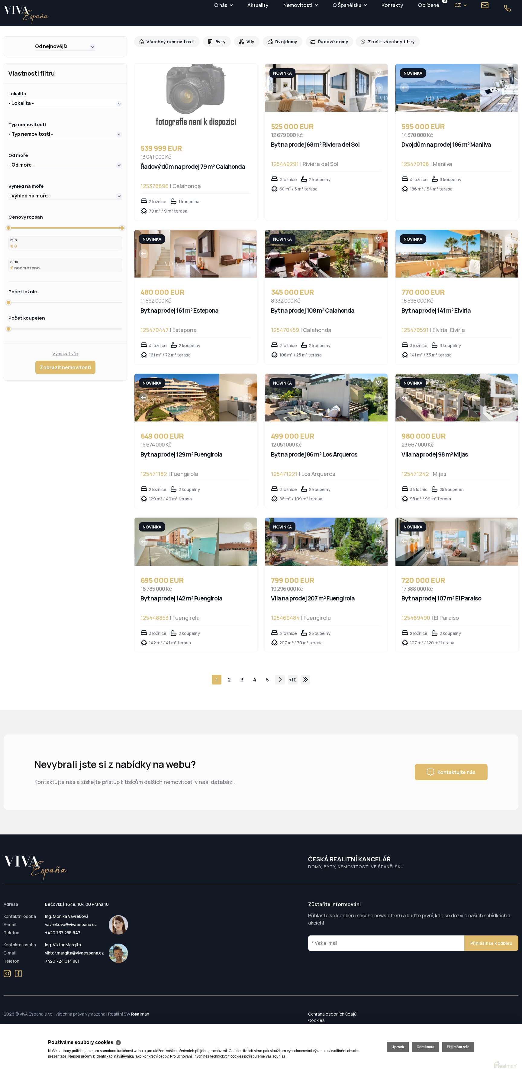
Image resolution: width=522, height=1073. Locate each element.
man (140, 1014)
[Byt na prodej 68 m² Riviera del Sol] (307, 88)
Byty (217, 41)
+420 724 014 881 (62, 961)
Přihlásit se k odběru (491, 943)
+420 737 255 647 (62, 932)
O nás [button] (220, 5)
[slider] (8, 228)
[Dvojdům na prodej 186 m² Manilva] (438, 88)
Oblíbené (428, 4)
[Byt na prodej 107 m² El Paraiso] (438, 542)
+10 (293, 679)
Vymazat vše (65, 353)
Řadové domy (327, 41)
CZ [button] (457, 5)
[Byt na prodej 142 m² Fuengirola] (177, 542)
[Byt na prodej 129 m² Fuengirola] (177, 398)
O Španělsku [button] (347, 5)
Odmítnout (425, 1047)
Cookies (316, 1020)
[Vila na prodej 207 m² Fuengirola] (307, 542)
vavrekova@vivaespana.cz (71, 924)
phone (507, 8)
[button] (65, 46)
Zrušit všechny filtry (382, 41)
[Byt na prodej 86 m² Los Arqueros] (307, 398)
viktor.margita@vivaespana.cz (74, 953)
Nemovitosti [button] (297, 5)
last (305, 679)
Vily (246, 41)
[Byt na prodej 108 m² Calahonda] (307, 254)
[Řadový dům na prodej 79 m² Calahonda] (195, 99)
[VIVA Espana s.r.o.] (26, 15)
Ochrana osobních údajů (332, 1014)
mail (484, 5)
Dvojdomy (281, 41)
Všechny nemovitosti (169, 41)
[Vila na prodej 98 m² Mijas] (438, 398)
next (280, 679)
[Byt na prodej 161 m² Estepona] (177, 254)
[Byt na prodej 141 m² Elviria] (438, 254)
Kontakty (392, 5)
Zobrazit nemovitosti (65, 367)
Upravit (398, 1047)
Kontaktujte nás (456, 772)
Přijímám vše (458, 1047)
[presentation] (274, 87)
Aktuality (257, 5)
